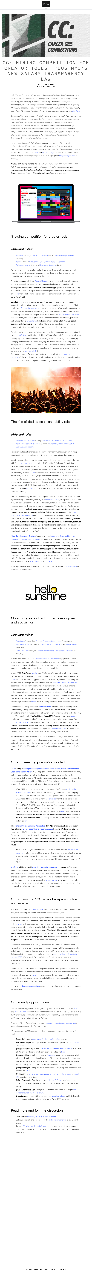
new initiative (32, 321)
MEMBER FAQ (32, 1269)
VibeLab (49, 561)
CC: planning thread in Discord (35, 1126)
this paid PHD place (55, 1080)
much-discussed (37, 909)
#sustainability (71, 566)
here (26, 821)
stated (62, 811)
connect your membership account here (60, 1023)
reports (34, 975)
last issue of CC (31, 351)
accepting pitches (58, 1096)
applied (34, 673)
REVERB (29, 488)
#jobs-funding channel (57, 1120)
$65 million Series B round (69, 314)
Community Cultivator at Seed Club (46, 1039)
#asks (76, 1008)
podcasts (74, 716)
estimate (19, 924)
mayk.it (76, 1042)
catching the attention (29, 463)
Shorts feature (51, 880)
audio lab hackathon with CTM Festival (57, 1048)
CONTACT (62, 1269)
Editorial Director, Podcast (21, 722)
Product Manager (41, 281)
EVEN (28, 1071)
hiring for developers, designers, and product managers (50, 1074)
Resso (33, 701)
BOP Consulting (36, 561)
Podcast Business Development (65, 682)
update (16, 294)
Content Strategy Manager (31, 308)
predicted (52, 799)
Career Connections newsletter (46, 659)
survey (32, 472)
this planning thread (67, 155)
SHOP (52, 1269)
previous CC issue (52, 499)
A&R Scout (22, 335)
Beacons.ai (51, 1055)
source (13, 679)
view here (76, 111)
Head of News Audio (58, 728)
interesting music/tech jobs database (41, 1116)
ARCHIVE (44, 1269)
